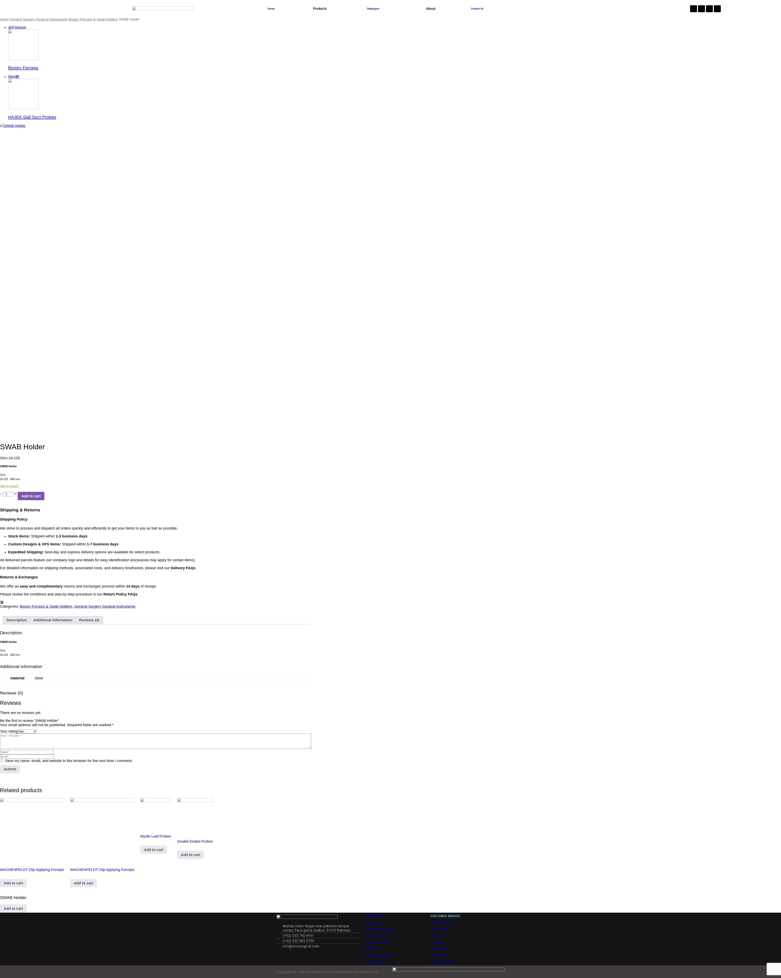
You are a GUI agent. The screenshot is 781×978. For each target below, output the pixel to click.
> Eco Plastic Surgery (376, 942)
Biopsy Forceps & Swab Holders (93, 19)
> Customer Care (440, 955)
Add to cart (31, 496)
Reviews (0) (89, 620)
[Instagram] (693, 8)
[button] (321, 8)
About (430, 9)
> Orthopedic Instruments (379, 955)
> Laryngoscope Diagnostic (380, 929)
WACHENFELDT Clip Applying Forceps (32, 870)
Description (17, 620)
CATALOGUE (373, 916)
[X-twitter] (717, 8)
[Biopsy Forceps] (23, 59)
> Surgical (370, 923)
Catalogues (373, 8)
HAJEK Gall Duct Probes (32, 117)
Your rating (8, 731)
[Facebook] (701, 8)
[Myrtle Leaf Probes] (155, 813)
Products (320, 9)
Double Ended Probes (195, 841)
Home (271, 8)
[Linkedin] (709, 8)
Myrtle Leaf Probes (155, 836)
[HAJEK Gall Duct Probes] (23, 108)
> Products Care (439, 949)
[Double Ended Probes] (195, 816)
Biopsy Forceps (23, 67)
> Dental (369, 949)
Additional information (52, 620)
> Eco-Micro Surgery (376, 936)
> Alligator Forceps (375, 962)
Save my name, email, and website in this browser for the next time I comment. (69, 761)
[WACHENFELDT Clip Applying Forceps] (32, 830)
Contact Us (477, 8)
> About (435, 936)
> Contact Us (437, 942)
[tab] (17, 620)
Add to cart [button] (13, 883)
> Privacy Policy (439, 929)
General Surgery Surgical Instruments (39, 19)
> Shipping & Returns (442, 962)
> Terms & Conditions (442, 923)
